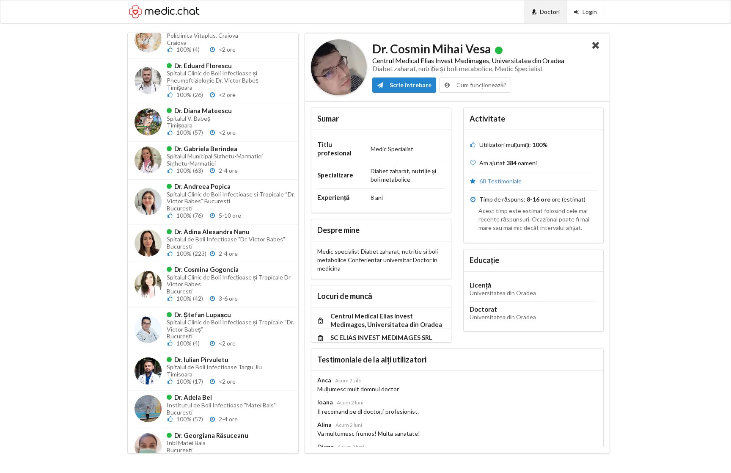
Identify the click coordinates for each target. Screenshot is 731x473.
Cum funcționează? (480, 85)
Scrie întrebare (409, 85)
